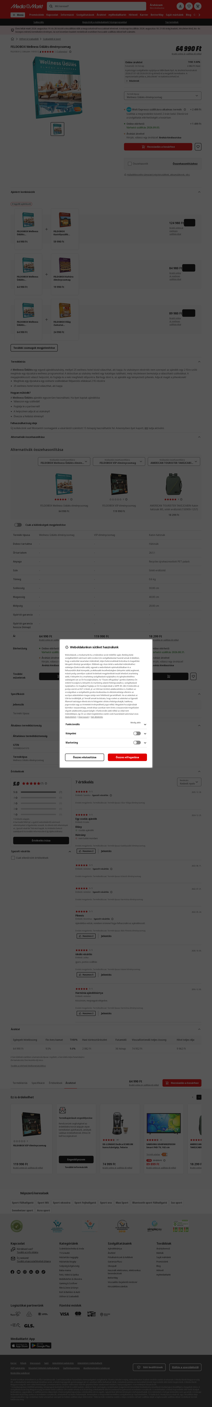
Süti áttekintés (97, 717)
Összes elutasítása (84, 757)
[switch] (137, 733)
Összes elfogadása (127, 757)
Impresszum (83, 717)
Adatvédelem (70, 717)
